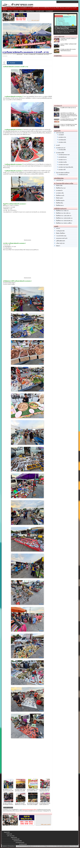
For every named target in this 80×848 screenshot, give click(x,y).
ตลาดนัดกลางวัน (62, 137)
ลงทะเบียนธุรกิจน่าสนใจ (20, 842)
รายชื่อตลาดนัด (9, 834)
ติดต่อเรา (58, 245)
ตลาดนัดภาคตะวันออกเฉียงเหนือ (66, 167)
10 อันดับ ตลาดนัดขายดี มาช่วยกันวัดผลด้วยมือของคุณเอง (68, 50)
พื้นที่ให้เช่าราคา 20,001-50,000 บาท (64, 220)
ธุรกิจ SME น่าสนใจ (40, 11)
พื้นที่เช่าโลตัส (59, 185)
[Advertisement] (27, 227)
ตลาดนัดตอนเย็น (32, 54)
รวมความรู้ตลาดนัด (59, 36)
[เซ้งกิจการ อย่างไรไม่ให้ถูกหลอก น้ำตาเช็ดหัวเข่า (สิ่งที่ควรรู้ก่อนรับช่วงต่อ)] (66, 25)
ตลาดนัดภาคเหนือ (63, 162)
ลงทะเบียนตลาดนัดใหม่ (18, 841)
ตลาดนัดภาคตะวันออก (64, 164)
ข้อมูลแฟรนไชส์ (6, 832)
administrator (19, 54)
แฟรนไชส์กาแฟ (59, 180)
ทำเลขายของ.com (30, 846)
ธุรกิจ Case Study (10, 835)
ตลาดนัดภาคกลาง (63, 159)
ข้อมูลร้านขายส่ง (14, 837)
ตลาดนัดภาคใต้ (62, 169)
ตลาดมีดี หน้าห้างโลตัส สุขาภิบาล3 (68, 107)
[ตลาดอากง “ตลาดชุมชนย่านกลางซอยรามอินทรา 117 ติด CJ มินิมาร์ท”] (57, 127)
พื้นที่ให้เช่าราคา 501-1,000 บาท (63, 213)
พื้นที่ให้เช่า (22, 11)
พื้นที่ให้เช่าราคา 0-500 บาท (62, 210)
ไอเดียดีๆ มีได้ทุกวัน (30, 11)
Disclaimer (68, 846)
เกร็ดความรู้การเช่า (60, 243)
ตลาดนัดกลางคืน (62, 142)
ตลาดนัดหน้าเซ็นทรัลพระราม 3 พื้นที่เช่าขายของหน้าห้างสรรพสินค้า (68, 120)
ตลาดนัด (10, 11)
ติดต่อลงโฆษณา (12, 846)
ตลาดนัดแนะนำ (58, 106)
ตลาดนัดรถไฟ (59, 190)
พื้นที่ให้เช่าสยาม (60, 205)
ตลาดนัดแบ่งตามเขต (63, 174)
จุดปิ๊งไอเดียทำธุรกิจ (60, 240)
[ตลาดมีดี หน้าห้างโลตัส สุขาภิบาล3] (57, 110)
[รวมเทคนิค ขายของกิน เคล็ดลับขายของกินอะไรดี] (57, 41)
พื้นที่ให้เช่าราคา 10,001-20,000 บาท (64, 218)
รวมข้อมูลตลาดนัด (60, 230)
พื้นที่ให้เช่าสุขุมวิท (60, 200)
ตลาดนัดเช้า (61, 134)
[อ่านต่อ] (67, 32)
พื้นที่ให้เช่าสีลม (59, 203)
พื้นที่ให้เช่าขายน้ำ (60, 195)
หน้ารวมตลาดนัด (60, 132)
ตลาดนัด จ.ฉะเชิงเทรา (8, 807)
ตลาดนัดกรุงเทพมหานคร (64, 154)
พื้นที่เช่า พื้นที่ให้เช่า (60, 233)
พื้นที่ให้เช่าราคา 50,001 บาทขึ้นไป (64, 223)
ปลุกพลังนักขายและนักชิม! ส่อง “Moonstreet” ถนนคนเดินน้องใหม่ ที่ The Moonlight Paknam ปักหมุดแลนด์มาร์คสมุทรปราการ (68, 115)
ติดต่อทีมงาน (5, 846)
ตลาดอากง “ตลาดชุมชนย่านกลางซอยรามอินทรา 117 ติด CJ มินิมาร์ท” (68, 125)
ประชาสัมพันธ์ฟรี (49, 11)
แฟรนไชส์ (16, 11)
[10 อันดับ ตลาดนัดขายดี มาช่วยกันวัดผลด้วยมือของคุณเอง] (57, 52)
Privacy (46, 846)
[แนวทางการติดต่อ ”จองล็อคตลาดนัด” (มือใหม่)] (57, 47)
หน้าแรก (4, 11)
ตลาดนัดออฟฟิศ (62, 149)
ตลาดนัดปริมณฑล (63, 157)
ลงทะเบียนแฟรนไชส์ (15, 839)
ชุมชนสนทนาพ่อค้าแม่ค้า (62, 238)
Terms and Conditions (60, 846)
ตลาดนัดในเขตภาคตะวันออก (42, 54)
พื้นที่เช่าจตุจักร (59, 198)
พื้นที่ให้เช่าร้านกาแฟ (60, 188)
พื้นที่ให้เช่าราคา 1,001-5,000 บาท (63, 215)
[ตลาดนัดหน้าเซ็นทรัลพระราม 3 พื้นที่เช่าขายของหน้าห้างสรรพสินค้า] (57, 122)
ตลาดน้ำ (58, 145)
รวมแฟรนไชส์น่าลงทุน (61, 235)
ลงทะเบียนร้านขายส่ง (23, 844)
